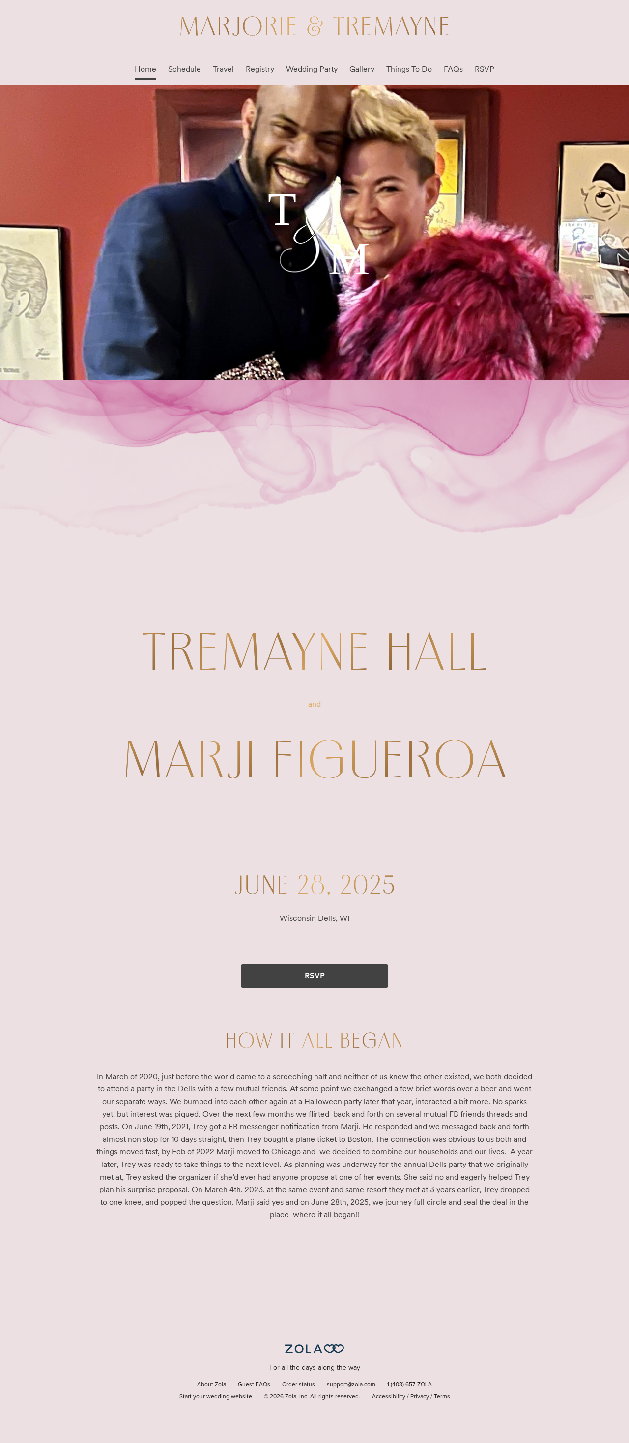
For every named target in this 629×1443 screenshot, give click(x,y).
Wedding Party (312, 69)
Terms (442, 1397)
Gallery (361, 69)
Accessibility (388, 1397)
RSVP (484, 69)
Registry (260, 69)
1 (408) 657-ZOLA (409, 1385)
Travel (223, 69)
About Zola (211, 1385)
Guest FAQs (254, 1385)
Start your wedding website (215, 1397)
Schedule (184, 69)
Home (145, 69)
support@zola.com (351, 1385)
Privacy (419, 1397)
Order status (298, 1385)
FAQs (453, 69)
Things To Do (409, 69)
